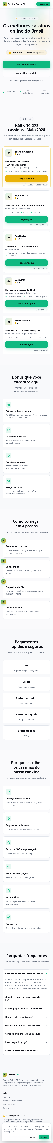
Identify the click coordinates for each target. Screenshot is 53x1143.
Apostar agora (27, 344)
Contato (6, 1108)
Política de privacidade (12, 1101)
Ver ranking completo (26, 73)
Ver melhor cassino (26, 64)
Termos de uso (9, 1104)
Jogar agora (43, 4)
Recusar (32, 1137)
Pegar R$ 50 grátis (26, 303)
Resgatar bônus (26, 178)
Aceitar (44, 1137)
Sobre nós (7, 1097)
